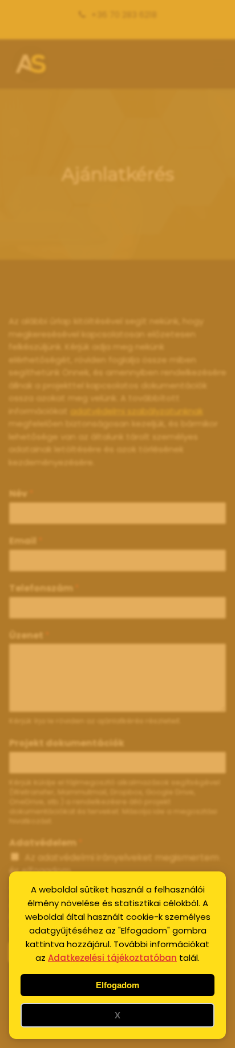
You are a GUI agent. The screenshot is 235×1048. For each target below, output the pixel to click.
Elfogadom (117, 985)
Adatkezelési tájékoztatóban (112, 958)
